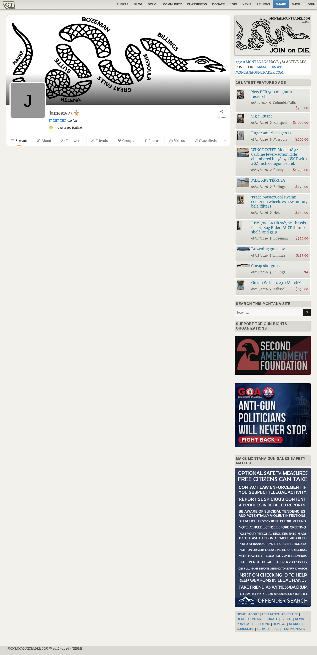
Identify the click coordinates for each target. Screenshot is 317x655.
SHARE (281, 4)
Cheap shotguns (265, 265)
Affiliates (270, 614)
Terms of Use (268, 629)
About (253, 614)
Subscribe (245, 629)
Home (241, 614)
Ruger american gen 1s (271, 133)
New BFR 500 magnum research (271, 94)
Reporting (261, 624)
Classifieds (197, 4)
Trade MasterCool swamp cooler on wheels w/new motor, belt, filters (279, 202)
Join (233, 4)
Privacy (243, 624)
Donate (218, 4)
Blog (138, 4)
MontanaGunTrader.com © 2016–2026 (38, 648)
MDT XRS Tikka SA (268, 180)
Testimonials (293, 629)
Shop (296, 4)
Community (172, 4)
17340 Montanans (251, 62)
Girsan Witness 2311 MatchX (276, 282)
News (246, 4)
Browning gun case (268, 249)
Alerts (122, 4)
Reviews (263, 4)
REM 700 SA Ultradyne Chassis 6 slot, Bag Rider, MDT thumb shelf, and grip (278, 228)
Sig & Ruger (261, 116)
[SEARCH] (307, 312)
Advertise (289, 614)
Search (295, 624)
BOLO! (153, 4)
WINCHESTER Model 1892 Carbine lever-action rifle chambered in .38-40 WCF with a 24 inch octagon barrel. (279, 156)
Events (286, 619)
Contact (255, 619)
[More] (226, 140)
